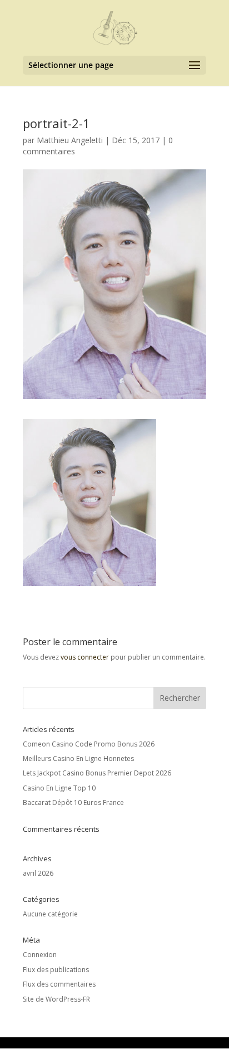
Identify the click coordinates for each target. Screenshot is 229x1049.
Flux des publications (56, 969)
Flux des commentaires (59, 984)
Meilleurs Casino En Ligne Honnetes (78, 758)
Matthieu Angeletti (70, 140)
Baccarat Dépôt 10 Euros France (73, 802)
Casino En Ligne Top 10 (59, 788)
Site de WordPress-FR (56, 999)
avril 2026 (38, 873)
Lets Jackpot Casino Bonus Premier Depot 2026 (97, 773)
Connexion (40, 954)
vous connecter (85, 657)
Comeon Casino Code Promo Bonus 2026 (89, 744)
